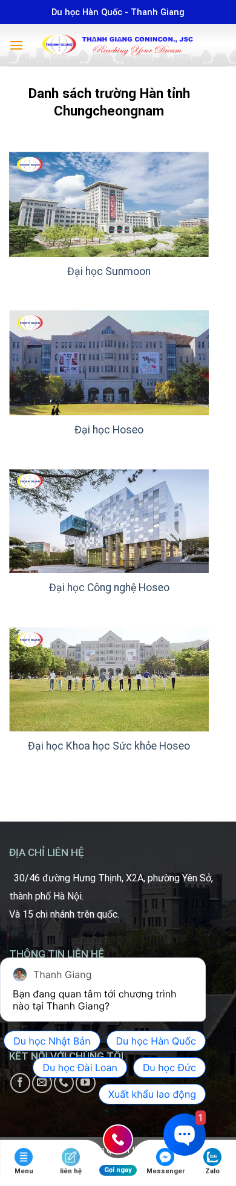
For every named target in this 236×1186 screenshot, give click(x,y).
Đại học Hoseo (108, 430)
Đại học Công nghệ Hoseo (109, 588)
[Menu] (16, 45)
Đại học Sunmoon (109, 271)
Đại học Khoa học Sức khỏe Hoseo (109, 746)
